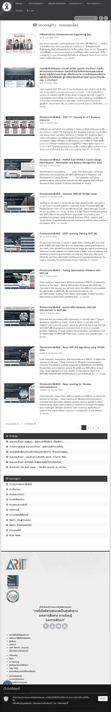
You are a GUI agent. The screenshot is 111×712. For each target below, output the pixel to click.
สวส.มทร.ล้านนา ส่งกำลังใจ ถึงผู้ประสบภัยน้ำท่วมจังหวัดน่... (35, 462)
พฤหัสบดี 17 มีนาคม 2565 (50, 165)
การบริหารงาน (75, 3)
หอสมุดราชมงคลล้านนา (18, 665)
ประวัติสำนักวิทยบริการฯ (19, 634)
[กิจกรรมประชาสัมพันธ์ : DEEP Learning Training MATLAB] (19, 242)
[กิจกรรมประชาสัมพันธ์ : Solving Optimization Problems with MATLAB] (19, 279)
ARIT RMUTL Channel (18, 647)
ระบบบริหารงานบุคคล (18, 682)
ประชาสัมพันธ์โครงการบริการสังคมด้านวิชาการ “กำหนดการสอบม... (39, 451)
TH (101, 18)
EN (106, 18)
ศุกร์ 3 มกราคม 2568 (48, 83)
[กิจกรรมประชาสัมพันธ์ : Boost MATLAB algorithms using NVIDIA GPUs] (19, 355)
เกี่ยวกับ (19, 3)
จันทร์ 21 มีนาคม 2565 (49, 123)
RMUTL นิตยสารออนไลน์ (20, 525)
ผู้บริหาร (12, 641)
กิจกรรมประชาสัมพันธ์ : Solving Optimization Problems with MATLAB (70, 272)
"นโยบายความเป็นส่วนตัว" (42, 703)
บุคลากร (12, 644)
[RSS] (65, 626)
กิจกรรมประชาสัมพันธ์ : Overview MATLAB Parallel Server (68, 193)
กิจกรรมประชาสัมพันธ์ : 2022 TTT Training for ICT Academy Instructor (70, 118)
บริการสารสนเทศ (35, 3)
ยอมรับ (103, 698)
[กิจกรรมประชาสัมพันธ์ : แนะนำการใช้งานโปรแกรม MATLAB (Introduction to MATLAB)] (19, 315)
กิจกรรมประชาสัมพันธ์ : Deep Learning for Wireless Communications (65, 385)
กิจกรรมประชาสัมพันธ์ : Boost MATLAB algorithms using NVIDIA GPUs (72, 348)
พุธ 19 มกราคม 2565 (48, 236)
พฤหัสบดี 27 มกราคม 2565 (51, 196)
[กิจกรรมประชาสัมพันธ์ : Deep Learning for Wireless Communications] (19, 392)
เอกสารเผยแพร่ (15, 675)
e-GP (31, 10)
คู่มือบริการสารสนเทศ (57, 3)
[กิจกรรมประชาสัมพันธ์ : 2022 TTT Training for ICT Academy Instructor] (19, 125)
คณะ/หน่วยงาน (93, 3)
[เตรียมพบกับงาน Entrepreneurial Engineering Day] (19, 43)
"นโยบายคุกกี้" (63, 703)
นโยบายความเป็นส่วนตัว (18, 650)
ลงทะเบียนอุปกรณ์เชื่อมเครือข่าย (22, 671)
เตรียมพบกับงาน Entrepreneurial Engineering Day (65, 34)
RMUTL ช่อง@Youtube (20, 520)
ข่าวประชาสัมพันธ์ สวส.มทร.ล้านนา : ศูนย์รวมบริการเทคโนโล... (36, 446)
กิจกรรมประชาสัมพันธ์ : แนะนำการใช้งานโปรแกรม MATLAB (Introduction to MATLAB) (68, 308)
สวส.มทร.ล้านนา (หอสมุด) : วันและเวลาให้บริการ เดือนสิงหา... (36, 441)
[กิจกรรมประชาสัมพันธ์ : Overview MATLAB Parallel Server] (19, 202)
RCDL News (15, 535)
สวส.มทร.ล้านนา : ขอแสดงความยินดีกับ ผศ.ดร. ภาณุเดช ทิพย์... (38, 456)
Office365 (13, 655)
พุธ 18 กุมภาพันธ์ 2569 (49, 37)
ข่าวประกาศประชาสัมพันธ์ (20, 484)
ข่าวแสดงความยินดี (18, 504)
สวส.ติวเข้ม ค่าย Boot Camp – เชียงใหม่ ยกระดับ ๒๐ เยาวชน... (38, 467)
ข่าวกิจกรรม (14, 489)
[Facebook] (46, 626)
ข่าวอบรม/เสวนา (16, 494)
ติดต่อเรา (19, 10)
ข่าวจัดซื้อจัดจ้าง (16, 499)
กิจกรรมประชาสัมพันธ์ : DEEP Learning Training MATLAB (68, 233)
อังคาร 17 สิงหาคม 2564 (50, 313)
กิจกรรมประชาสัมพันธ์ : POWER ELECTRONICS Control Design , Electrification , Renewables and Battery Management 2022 (71, 161)
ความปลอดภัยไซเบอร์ (18, 514)
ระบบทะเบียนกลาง (16, 679)
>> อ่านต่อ (70, 58)
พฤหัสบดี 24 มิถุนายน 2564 (51, 353)
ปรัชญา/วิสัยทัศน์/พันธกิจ (19, 638)
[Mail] (58, 626)
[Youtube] (52, 626)
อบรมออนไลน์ (15, 530)
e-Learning (14, 661)
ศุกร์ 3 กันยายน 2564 (49, 276)
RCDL (11, 658)
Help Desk (13, 668)
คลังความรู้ (14, 509)
